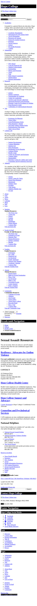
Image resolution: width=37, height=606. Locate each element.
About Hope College (14, 301)
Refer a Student (13, 286)
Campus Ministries (14, 144)
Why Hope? (12, 64)
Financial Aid (12, 256)
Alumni (7, 270)
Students (7, 209)
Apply (10, 72)
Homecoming (12, 273)
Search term (4, 19)
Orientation (11, 253)
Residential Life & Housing (16, 149)
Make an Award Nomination (16, 275)
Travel (6, 461)
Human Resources (13, 239)
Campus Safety (12, 156)
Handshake (11, 221)
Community (8, 291)
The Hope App (12, 213)
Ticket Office (12, 120)
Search (29, 19)
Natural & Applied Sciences (16, 40)
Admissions (8, 50)
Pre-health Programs (14, 47)
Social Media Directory (11, 526)
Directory (7, 317)
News (6, 199)
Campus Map (12, 225)
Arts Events (11, 298)
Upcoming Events (13, 282)
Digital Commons (13, 94)
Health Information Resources (13, 463)
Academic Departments (15, 33)
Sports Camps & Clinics (15, 178)
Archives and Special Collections (18, 100)
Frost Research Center (15, 105)
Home (6, 325)
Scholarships (12, 69)
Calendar (7, 201)
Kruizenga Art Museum (15, 118)
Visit (9, 74)
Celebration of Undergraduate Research (20, 107)
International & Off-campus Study (18, 34)
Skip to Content (5, 1)
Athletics (7, 163)
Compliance (8, 541)
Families (7, 249)
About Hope (8, 569)
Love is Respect (9, 439)
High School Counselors (15, 76)
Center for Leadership (14, 98)
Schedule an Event (14, 235)
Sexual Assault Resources (12, 467)
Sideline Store (12, 183)
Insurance (7, 458)
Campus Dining (13, 151)
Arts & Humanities (14, 36)
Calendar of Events (14, 294)
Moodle (10, 220)
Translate (18, 313)
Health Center (12, 153)
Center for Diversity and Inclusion (18, 154)
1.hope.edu (11, 214)
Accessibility (8, 546)
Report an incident (6, 453)
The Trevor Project (10, 444)
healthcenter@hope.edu (8, 487)
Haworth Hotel (12, 303)
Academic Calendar (14, 263)
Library (10, 45)
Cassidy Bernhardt (6, 404)
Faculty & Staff (9, 230)
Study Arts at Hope (14, 129)
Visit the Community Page (12, 308)
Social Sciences (13, 43)
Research (7, 81)
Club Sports (11, 187)
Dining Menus (12, 223)
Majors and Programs (14, 70)
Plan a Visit (11, 277)
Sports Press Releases (14, 180)
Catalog (10, 48)
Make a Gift (12, 280)
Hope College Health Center (14, 382)
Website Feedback (10, 544)
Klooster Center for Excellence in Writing (20, 103)
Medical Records (10, 468)
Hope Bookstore (13, 147)
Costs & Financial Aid (15, 65)
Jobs (6, 204)
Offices (7, 327)
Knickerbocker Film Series (16, 127)
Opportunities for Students (16, 96)
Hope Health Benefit (11, 456)
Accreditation (9, 542)
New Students (9, 460)
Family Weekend (13, 259)
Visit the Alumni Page (11, 287)
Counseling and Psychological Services (20, 161)
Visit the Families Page (11, 266)
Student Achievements (15, 67)
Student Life (12, 146)
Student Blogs (12, 77)
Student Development (14, 142)
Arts (6, 108)
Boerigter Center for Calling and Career (20, 160)
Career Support (12, 284)
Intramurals (11, 182)
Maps (6, 202)
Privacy (7, 548)
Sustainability (12, 158)
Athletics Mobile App (14, 189)
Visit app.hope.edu (10, 226)
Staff (6, 472)
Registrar (11, 41)
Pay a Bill (11, 254)
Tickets (10, 177)
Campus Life (8, 130)
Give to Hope (9, 579)
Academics (8, 23)
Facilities (11, 185)
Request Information (14, 79)
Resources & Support (14, 38)
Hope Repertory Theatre (15, 123)
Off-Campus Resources (12, 465)
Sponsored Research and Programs (18, 101)
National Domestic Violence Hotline (15, 435)
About (6, 194)
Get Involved (12, 258)
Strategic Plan (12, 237)
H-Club (10, 190)
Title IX (7, 539)
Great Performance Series (16, 122)
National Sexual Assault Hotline (14, 432)
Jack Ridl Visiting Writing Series (18, 125)
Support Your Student (14, 261)
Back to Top (4, 593)
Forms (6, 470)
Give (6, 206)
